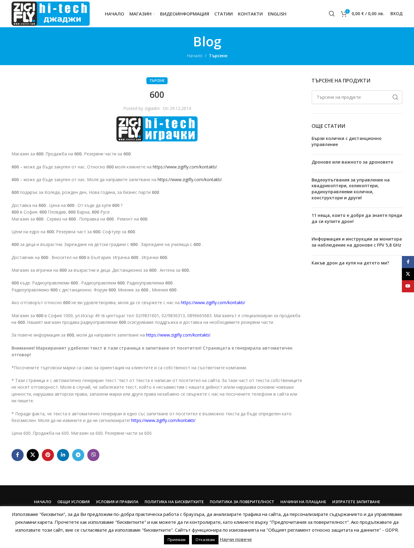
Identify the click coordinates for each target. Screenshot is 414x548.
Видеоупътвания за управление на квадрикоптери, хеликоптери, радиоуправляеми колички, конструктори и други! (351, 189)
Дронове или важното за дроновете (352, 162)
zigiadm (152, 108)
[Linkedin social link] (63, 455)
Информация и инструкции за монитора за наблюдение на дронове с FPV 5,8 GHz (357, 242)
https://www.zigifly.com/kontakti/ (185, 167)
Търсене (218, 55)
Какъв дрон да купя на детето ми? (350, 263)
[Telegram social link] (78, 455)
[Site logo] (51, 13)
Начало (194, 55)
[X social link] (33, 455)
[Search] (332, 14)
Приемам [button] (176, 539)
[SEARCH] (395, 97)
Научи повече (236, 539)
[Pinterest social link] (48, 455)
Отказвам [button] (205, 539)
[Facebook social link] (18, 455)
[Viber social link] (93, 455)
